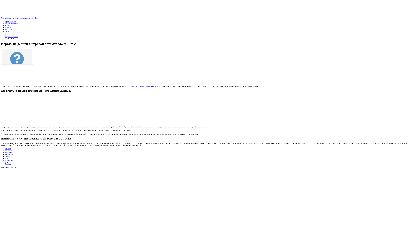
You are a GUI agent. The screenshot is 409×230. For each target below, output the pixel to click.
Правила (8, 164)
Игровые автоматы (12, 23)
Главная (8, 149)
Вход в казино (6, 18)
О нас (7, 162)
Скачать (8, 31)
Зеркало (8, 156)
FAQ (7, 158)
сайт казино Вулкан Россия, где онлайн (138, 86)
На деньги (9, 25)
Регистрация (9, 29)
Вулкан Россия (10, 22)
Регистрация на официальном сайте (25, 18)
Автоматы (9, 152)
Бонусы (8, 27)
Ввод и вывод (10, 154)
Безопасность (10, 160)
